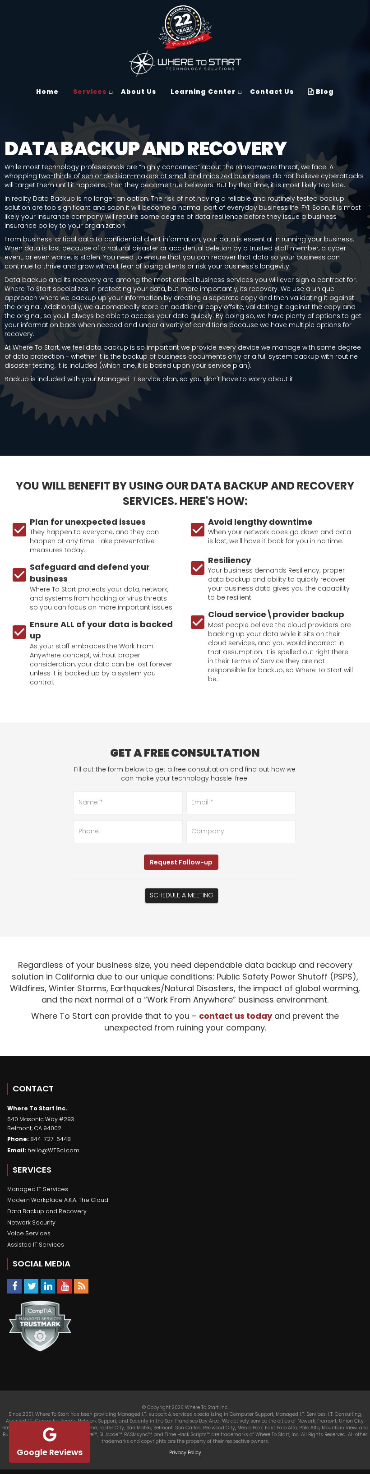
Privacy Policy (185, 1452)
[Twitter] (31, 1286)
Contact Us (272, 91)
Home (47, 91)
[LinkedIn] (48, 1286)
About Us (138, 91)
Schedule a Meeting (181, 895)
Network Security (31, 1222)
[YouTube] (64, 1286)
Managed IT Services (37, 1189)
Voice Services (29, 1233)
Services (89, 91)
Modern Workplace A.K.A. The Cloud (57, 1200)
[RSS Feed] (81, 1286)
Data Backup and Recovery (47, 1211)
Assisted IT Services (35, 1244)
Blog (324, 91)
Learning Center (203, 91)
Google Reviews (50, 1452)
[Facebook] (14, 1286)
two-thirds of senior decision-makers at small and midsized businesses (155, 175)
